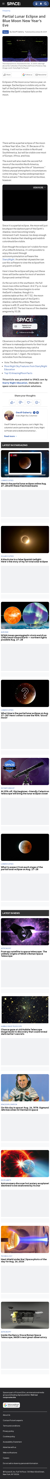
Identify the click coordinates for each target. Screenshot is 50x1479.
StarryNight (8, 259)
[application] (25, 202)
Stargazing (6, 11)
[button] (45, 3)
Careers (6, 1458)
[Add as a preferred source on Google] (11, 1405)
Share (8, 75)
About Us (6, 1415)
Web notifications (10, 1452)
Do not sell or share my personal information (20, 1463)
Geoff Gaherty (18, 32)
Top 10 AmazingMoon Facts (18, 373)
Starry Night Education (14, 382)
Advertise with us (9, 1447)
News (5, 32)
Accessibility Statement (12, 1442)
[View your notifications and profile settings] (41, 3)
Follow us (28, 75)
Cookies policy (9, 1436)
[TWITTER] (34, 412)
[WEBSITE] (37, 412)
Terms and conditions (11, 1426)
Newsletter (42, 75)
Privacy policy (8, 1431)
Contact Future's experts (13, 1420)
